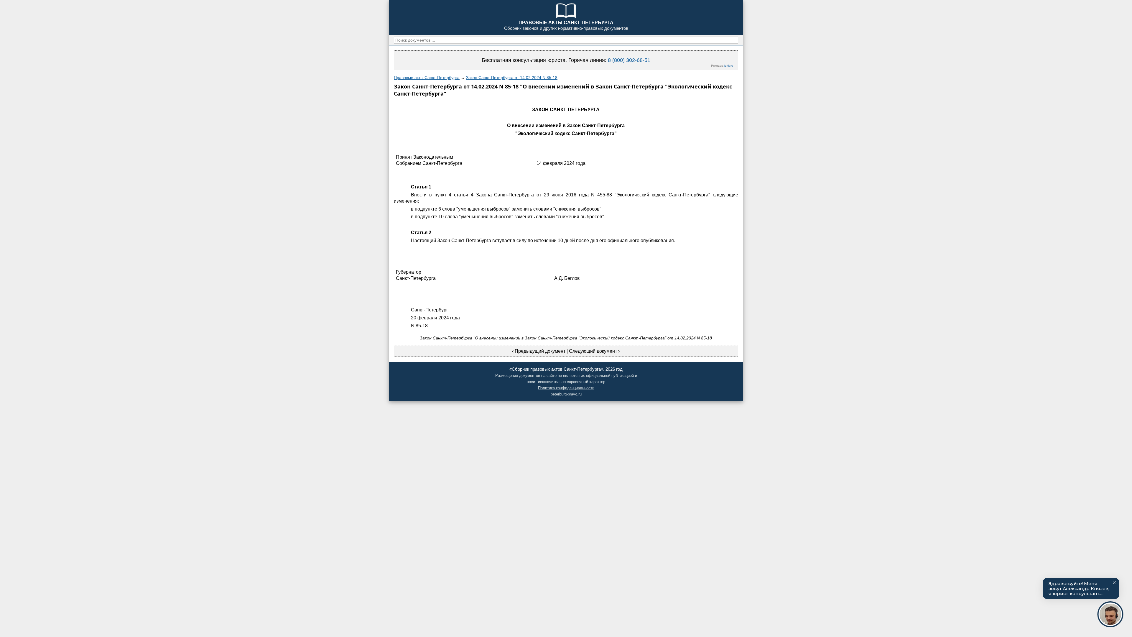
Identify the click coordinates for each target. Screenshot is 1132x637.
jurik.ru (728, 65)
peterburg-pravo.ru (566, 394)
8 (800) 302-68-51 (629, 60)
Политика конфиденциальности (566, 388)
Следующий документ (593, 351)
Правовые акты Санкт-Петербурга (427, 77)
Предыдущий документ (540, 351)
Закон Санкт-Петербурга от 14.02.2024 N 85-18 (511, 77)
